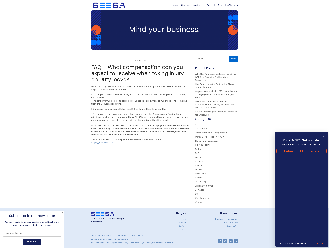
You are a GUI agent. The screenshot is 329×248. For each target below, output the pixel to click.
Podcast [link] (199, 177)
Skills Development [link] (204, 185)
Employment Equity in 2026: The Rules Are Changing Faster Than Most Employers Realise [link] (216, 94)
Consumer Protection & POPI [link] (209, 136)
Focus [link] (198, 157)
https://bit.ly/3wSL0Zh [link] (102, 142)
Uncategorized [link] (202, 198)
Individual (314, 151)
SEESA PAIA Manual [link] (119, 235)
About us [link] (185, 5)
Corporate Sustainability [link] (207, 141)
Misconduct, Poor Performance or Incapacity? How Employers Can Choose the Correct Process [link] (215, 104)
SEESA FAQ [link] (200, 181)
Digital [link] (198, 149)
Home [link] (175, 5)
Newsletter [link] (200, 173)
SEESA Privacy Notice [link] (100, 235)
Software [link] (199, 189)
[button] (233, 59)
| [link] (110, 235)
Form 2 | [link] (132, 235)
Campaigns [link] (201, 128)
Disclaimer (319, 243)
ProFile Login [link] (231, 5)
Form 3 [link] (140, 235)
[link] (109, 5)
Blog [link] (220, 5)
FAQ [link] (197, 153)
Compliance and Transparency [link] (211, 132)
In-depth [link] (199, 161)
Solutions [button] (196, 5)
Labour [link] (198, 165)
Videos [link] (198, 202)
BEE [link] (197, 124)
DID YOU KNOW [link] (202, 145)
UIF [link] (196, 194)
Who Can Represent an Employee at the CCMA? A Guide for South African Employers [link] (215, 77)
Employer (288, 151)
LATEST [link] (198, 169)
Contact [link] (211, 5)
